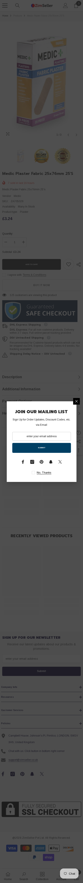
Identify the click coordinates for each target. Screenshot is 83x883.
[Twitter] (60, 461)
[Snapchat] (51, 461)
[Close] (76, 401)
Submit (41, 448)
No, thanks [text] (44, 472)
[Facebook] (23, 461)
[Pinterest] (41, 461)
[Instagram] (32, 461)
